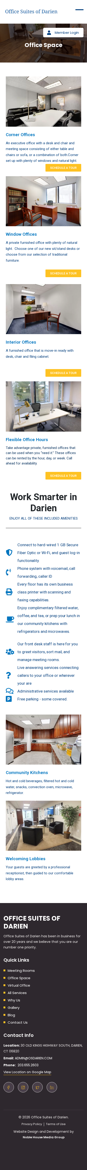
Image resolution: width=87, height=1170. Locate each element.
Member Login (67, 32)
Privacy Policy (32, 1124)
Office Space (19, 978)
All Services (17, 992)
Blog (11, 1015)
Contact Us (18, 1022)
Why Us (14, 1000)
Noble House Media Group (43, 1137)
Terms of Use (56, 1124)
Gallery (13, 1007)
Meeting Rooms (21, 970)
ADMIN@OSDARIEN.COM (33, 1058)
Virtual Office (19, 985)
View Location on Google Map (27, 1072)
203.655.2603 (27, 1065)
